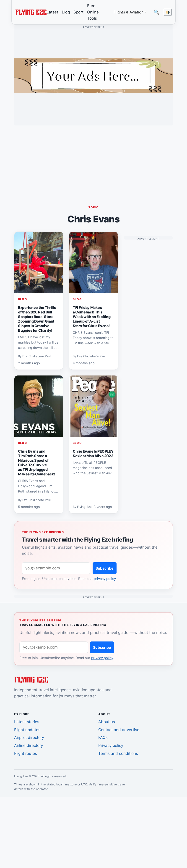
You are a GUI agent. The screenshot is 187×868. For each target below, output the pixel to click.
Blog (66, 12)
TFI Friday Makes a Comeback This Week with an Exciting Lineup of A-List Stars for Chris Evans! (92, 316)
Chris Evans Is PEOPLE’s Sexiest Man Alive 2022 (93, 453)
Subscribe (105, 568)
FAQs (103, 737)
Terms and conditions (118, 753)
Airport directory (29, 737)
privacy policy (105, 579)
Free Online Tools (93, 12)
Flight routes (25, 753)
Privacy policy (110, 745)
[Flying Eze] (31, 12)
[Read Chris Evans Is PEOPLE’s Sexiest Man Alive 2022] (93, 406)
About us (106, 721)
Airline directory (28, 745)
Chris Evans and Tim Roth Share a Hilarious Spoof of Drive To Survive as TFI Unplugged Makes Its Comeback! (36, 462)
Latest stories (26, 721)
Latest (52, 12)
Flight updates (27, 729)
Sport (78, 12)
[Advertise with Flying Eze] (93, 75)
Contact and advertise (118, 729)
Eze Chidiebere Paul (36, 356)
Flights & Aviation (128, 12)
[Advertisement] (93, 161)
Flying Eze (84, 506)
